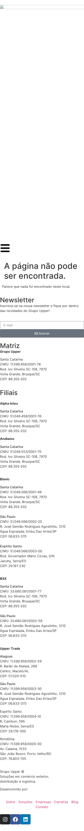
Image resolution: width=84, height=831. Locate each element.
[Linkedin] (25, 819)
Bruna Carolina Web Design (50, 789)
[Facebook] (15, 819)
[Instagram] (5, 819)
